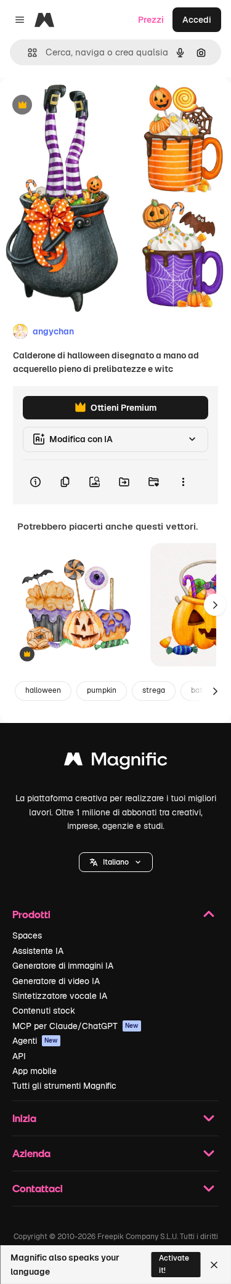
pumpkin (101, 690)
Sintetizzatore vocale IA (59, 995)
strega (153, 690)
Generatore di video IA (56, 981)
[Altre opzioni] (183, 482)
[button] (116, 862)
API (19, 1056)
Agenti (35, 1040)
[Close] (214, 1265)
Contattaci (37, 1188)
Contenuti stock (43, 1010)
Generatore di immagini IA (62, 965)
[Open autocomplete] (27, 52)
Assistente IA (37, 950)
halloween (43, 690)
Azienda (31, 1153)
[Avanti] (215, 604)
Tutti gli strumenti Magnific (64, 1085)
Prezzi (151, 19)
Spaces (27, 935)
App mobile (34, 1070)
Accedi (196, 19)
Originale (81, 105)
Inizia (24, 1118)
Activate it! (174, 1264)
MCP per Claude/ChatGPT (75, 1026)
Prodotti (31, 914)
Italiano (116, 862)
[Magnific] (116, 762)
